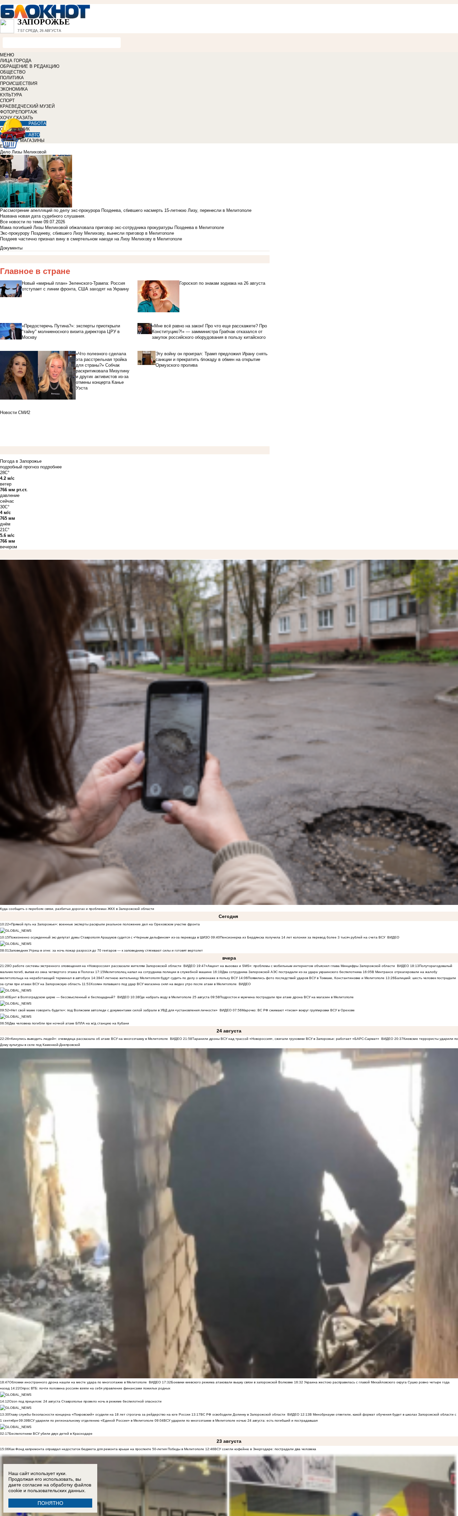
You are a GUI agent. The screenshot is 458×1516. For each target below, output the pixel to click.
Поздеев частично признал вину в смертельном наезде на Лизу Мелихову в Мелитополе (91, 238)
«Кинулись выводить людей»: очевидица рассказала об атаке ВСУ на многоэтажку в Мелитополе (88, 1039)
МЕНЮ (7, 54)
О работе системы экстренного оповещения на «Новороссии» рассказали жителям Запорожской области (95, 966)
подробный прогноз (19, 466)
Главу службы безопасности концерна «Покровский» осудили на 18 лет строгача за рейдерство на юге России (100, 1414)
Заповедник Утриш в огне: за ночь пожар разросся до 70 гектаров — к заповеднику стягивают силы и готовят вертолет (106, 950)
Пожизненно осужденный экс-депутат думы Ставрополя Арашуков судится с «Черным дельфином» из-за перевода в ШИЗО (109, 937)
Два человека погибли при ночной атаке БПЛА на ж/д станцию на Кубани (69, 1023)
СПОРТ (7, 100)
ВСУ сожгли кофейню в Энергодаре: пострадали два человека (265, 1449)
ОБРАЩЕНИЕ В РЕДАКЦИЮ (29, 66)
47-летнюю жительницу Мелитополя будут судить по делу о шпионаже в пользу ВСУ (169, 978)
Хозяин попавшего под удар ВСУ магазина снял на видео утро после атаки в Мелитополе (164, 984)
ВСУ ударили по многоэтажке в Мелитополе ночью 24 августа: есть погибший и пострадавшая (241, 1420)
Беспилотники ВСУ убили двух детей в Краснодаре (51, 1433)
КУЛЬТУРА (11, 94)
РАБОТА (37, 123)
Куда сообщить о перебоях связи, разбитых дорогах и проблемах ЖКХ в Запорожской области (77, 909)
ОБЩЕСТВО (12, 72)
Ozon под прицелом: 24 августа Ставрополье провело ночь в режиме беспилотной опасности (85, 1401)
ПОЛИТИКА (12, 77)
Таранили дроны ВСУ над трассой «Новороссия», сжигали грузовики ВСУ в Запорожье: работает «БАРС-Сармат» (285, 1039)
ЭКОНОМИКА (14, 89)
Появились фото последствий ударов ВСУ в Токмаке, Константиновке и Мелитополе (316, 978)
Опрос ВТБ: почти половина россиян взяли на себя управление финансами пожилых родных (95, 1388)
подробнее (51, 466)
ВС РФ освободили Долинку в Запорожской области (243, 1414)
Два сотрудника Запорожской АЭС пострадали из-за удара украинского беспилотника (292, 972)
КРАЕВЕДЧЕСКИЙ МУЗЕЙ (27, 106)
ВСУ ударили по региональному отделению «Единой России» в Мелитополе (91, 1420)
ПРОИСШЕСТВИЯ (18, 83)
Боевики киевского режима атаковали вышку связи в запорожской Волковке (232, 1382)
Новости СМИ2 (15, 412)
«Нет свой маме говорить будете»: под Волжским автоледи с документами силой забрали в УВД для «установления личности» (113, 1010)
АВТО (34, 134)
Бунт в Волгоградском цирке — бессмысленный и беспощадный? (62, 997)
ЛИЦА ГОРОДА (16, 60)
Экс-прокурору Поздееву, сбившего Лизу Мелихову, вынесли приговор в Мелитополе (87, 233)
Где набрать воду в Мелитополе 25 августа (174, 997)
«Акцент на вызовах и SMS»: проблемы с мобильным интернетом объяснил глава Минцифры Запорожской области (300, 966)
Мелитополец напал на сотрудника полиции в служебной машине (158, 972)
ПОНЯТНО (50, 1503)
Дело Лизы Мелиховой (23, 151)
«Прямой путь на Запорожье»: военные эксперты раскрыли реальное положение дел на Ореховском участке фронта (104, 924)
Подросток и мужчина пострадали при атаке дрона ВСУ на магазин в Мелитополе (287, 997)
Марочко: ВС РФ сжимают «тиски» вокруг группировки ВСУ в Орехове (298, 1010)
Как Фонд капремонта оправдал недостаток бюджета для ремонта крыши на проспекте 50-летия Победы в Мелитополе (106, 1449)
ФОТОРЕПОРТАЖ (18, 111)
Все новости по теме (21, 221)
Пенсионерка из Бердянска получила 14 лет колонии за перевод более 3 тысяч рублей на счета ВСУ (302, 937)
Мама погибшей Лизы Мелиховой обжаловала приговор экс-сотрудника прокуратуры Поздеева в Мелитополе (112, 227)
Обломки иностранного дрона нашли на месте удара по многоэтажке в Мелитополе (78, 1382)
